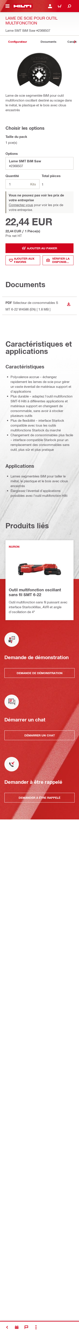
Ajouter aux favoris (24, 260)
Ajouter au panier (42, 248)
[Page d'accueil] (22, 6)
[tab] (17, 42)
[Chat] (26, 1327)
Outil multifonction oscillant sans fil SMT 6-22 (35, 592)
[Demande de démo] (17, 1327)
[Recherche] (69, 6)
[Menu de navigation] (7, 6)
